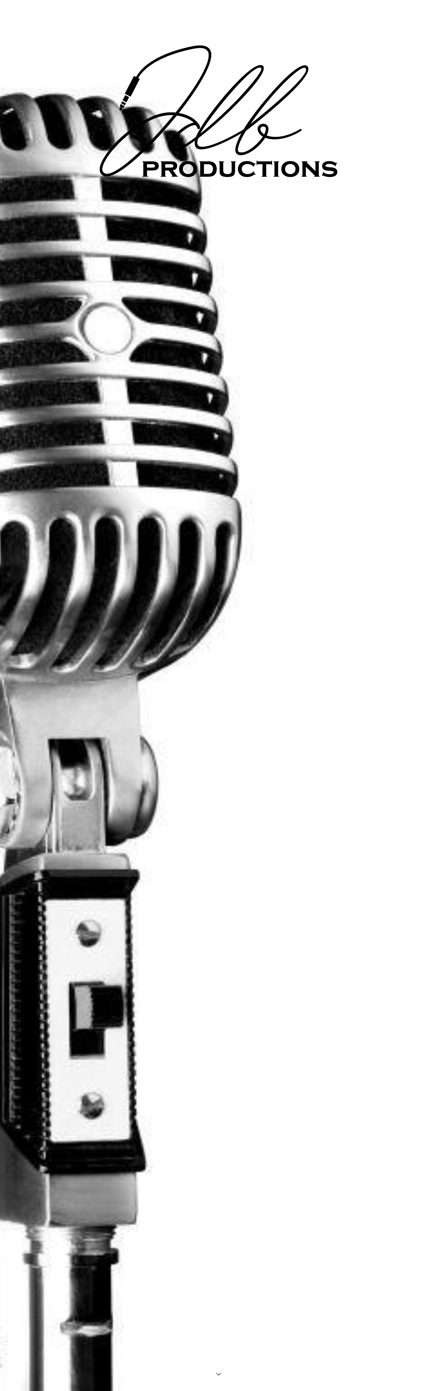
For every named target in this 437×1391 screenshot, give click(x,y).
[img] (218, 695)
